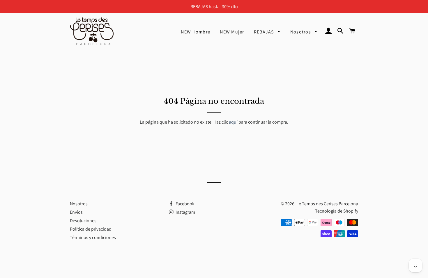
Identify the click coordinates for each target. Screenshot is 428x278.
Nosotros (301, 32)
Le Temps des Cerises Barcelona (327, 204)
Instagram (185, 212)
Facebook (184, 204)
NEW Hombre (195, 32)
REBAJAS (264, 32)
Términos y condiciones (93, 237)
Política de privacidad (91, 229)
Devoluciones (83, 221)
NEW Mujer (232, 32)
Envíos (76, 212)
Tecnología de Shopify (336, 211)
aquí (233, 122)
